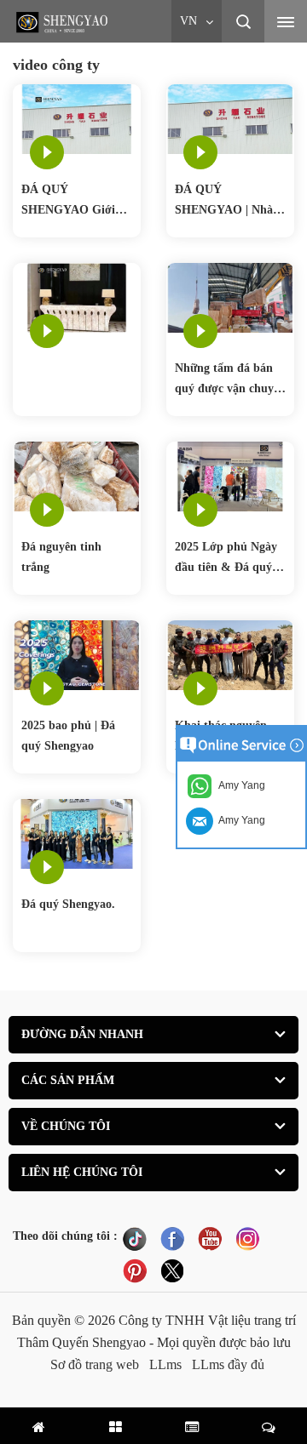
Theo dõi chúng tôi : (65, 1236)
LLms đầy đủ (228, 1364)
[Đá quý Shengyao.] (77, 833)
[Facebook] (172, 1238)
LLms (165, 1364)
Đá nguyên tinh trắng (61, 557)
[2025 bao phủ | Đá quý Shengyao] (77, 654)
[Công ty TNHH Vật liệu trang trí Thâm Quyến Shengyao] (64, 22)
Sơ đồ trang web (94, 1364)
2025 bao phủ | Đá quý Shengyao (68, 735)
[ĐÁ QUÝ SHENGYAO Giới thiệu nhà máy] (77, 117)
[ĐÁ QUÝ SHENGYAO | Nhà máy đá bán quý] (230, 117)
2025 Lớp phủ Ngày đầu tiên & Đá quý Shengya (226, 559)
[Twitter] (172, 1271)
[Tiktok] (135, 1238)
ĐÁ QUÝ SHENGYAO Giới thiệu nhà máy (68, 201)
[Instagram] (247, 1238)
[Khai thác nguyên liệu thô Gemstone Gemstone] (230, 654)
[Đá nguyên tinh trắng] (77, 475)
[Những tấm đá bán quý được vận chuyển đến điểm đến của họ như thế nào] (230, 296)
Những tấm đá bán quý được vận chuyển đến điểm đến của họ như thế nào (230, 380)
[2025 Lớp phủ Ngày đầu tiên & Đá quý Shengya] (230, 475)
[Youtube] (210, 1238)
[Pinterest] (135, 1271)
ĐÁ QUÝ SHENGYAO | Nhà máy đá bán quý (224, 201)
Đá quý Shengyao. (68, 904)
